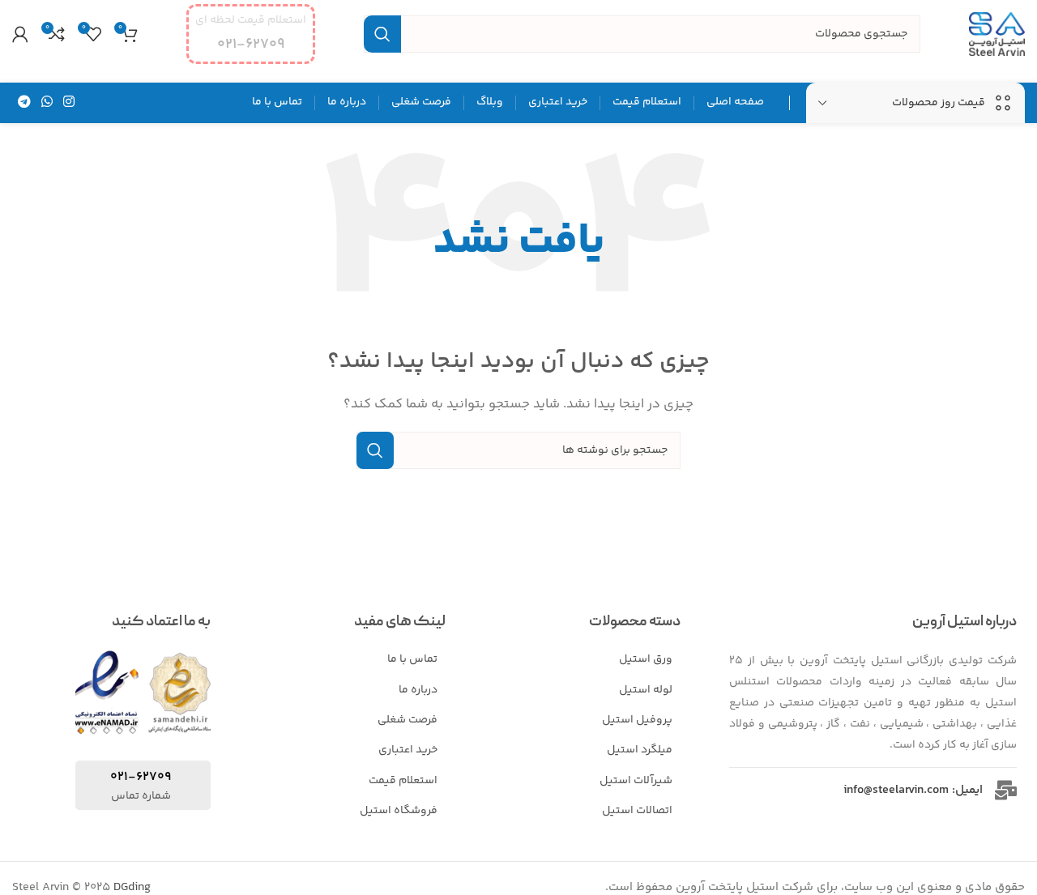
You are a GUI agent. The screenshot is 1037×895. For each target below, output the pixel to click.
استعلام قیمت (403, 781)
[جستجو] (382, 34)
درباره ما (418, 690)
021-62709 (140, 777)
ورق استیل (645, 659)
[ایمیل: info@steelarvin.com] (1006, 790)
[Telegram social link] (24, 102)
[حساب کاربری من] (20, 34)
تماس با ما (412, 659)
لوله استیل (645, 690)
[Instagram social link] (69, 102)
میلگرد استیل (639, 750)
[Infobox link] (250, 34)
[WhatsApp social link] (47, 102)
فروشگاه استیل (398, 811)
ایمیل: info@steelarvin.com (913, 790)
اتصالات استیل (637, 811)
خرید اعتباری (407, 750)
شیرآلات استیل (636, 781)
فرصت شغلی (407, 720)
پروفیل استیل (637, 720)
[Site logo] (997, 33)
